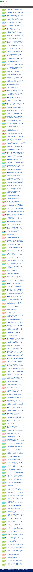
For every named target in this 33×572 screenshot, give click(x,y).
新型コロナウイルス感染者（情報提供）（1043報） (15, 266)
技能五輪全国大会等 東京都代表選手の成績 (14, 283)
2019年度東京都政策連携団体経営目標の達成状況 (15, 54)
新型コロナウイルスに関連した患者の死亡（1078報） (15, 110)
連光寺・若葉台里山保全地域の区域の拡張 (14, 420)
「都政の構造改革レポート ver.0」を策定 (14, 55)
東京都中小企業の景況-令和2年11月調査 (13, 166)
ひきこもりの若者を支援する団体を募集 (13, 537)
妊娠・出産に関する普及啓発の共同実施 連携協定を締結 (15, 463)
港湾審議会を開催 (10, 485)
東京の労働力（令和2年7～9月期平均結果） (14, 18)
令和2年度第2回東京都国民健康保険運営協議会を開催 (15, 339)
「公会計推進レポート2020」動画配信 (13, 306)
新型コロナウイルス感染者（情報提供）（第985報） (15, 499)
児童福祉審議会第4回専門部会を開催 (13, 439)
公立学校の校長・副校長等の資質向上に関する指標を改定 (16, 91)
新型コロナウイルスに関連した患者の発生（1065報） (15, 146)
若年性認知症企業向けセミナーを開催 (13, 28)
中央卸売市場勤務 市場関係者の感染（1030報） (14, 326)
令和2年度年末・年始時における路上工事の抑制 (14, 126)
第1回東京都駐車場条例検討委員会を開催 (13, 557)
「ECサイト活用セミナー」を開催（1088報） (14, 48)
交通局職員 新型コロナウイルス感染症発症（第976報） (15, 561)
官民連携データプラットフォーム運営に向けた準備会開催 (16, 279)
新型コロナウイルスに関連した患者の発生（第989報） (15, 495)
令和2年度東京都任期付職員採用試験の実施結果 (14, 384)
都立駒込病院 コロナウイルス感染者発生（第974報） (15, 564)
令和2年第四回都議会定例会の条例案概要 (14, 155)
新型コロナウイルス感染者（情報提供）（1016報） (15, 355)
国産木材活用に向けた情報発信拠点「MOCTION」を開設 (16, 491)
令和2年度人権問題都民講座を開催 (13, 414)
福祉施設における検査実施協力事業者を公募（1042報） (16, 264)
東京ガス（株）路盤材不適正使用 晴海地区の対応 (15, 243)
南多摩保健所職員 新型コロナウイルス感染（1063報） (15, 149)
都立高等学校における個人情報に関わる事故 (14, 191)
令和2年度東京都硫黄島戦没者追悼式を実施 (14, 413)
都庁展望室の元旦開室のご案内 (12, 486)
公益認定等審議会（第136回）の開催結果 (14, 25)
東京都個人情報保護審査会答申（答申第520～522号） (15, 400)
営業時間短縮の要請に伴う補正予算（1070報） (14, 120)
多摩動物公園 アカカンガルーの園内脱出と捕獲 (14, 505)
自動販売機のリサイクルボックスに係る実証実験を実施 (15, 371)
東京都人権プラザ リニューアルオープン (13, 94)
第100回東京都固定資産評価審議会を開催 (14, 362)
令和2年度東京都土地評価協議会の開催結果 (14, 459)
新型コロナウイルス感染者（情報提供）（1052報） (15, 189)
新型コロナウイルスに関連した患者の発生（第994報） (15, 476)
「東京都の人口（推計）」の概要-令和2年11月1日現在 (15, 22)
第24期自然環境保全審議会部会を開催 (13, 237)
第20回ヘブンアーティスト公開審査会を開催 (14, 524)
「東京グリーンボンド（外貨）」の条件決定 (14, 257)
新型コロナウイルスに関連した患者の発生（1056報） (15, 182)
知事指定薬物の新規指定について (12, 234)
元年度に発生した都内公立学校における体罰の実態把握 (15, 358)
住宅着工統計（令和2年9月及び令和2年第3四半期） (15, 482)
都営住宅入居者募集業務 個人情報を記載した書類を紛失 (16, 368)
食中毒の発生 (10, 267)
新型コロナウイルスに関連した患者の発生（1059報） (15, 179)
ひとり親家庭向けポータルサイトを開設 (13, 61)
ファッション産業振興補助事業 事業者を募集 (14, 163)
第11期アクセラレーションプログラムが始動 (14, 449)
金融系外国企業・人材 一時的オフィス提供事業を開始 (15, 64)
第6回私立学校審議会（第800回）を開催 (13, 433)
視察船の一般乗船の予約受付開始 (12, 316)
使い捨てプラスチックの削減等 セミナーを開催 (14, 100)
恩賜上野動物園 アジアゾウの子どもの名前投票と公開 (15, 81)
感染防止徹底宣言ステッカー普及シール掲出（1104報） (16, 12)
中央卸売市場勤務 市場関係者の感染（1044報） (14, 263)
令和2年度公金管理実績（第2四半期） (13, 231)
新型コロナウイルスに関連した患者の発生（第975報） (15, 566)
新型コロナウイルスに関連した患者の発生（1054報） (15, 185)
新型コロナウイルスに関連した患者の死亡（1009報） (15, 403)
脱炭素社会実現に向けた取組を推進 (13, 127)
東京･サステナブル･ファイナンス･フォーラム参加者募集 (15, 475)
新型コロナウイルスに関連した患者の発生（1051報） (15, 224)
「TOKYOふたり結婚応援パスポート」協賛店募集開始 (15, 254)
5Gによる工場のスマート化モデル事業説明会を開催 (15, 302)
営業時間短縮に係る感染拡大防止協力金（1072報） (15, 113)
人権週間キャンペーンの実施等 (12, 335)
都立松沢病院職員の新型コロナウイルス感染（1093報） (16, 45)
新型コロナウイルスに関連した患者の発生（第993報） (15, 478)
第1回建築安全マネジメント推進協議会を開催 (14, 277)
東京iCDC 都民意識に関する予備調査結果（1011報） (15, 378)
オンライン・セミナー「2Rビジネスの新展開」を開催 (15, 472)
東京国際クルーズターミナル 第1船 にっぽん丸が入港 (15, 97)
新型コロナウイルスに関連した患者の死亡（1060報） (15, 181)
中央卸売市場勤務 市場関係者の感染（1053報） (14, 188)
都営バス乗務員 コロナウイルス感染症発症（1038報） (15, 293)
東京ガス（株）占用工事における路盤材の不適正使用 (15, 241)
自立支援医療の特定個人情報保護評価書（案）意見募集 (15, 15)
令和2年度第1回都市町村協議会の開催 (13, 313)
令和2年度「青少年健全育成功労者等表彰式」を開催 (15, 560)
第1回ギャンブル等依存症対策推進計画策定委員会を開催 (16, 211)
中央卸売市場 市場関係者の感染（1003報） (14, 426)
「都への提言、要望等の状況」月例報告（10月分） (15, 58)
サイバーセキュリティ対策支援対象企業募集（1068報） (16, 123)
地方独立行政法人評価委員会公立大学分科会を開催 (15, 361)
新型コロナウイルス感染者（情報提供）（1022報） (15, 348)
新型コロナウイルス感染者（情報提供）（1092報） (15, 42)
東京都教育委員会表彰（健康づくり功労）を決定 (15, 93)
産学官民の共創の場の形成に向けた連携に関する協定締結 (16, 417)
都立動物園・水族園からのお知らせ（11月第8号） (15, 104)
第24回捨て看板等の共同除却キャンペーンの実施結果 (15, 19)
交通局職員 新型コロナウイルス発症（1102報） (14, 31)
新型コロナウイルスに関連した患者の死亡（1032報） (15, 325)
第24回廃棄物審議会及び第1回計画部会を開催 (14, 508)
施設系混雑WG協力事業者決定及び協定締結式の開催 (15, 168)
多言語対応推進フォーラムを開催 (12, 140)
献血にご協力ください (11, 423)
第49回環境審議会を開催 (11, 253)
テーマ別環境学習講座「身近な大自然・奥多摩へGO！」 (16, 251)
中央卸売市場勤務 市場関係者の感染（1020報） (14, 352)
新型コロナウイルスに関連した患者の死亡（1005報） (15, 427)
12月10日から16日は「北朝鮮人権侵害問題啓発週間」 (15, 156)
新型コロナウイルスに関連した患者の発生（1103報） (15, 32)
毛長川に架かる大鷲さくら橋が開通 (13, 87)
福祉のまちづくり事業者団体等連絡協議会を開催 (15, 240)
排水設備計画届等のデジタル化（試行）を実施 (14, 221)
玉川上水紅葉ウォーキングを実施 (12, 511)
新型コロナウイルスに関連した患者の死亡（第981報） (15, 550)
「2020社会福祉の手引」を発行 (12, 341)
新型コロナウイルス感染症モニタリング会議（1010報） (16, 401)
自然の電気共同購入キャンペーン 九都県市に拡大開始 (15, 217)
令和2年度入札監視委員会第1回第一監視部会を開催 (15, 364)
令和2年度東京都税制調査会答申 (12, 309)
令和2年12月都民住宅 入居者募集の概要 (13, 201)
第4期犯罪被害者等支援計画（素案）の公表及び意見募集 (15, 534)
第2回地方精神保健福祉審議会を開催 (13, 388)
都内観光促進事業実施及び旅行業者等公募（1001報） (15, 430)
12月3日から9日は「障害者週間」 (12, 512)
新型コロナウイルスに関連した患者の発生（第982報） (15, 544)
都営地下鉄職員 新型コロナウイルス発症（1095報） (15, 44)
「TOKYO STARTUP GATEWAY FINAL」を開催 (14, 518)
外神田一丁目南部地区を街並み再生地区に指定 (14, 169)
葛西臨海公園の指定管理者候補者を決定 (13, 195)
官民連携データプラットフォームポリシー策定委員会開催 (16, 280)
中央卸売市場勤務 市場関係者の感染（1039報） (14, 290)
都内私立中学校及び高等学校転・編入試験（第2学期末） (16, 365)
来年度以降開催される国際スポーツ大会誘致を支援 (15, 29)
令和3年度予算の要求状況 (11, 312)
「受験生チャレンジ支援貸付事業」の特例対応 (14, 394)
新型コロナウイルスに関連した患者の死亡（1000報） (15, 453)
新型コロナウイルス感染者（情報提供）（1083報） (15, 77)
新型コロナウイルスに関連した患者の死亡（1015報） (15, 374)
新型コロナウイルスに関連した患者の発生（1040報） (15, 289)
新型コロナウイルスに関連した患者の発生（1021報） (15, 354)
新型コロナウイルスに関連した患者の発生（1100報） (15, 35)
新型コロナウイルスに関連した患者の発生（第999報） (15, 452)
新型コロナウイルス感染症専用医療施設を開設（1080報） (16, 78)
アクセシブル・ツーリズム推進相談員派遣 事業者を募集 (16, 443)
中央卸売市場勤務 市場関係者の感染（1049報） (14, 227)
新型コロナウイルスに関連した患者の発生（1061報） (15, 176)
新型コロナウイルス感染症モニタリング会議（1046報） (16, 260)
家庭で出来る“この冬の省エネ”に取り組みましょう (15, 175)
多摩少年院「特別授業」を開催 (12, 541)
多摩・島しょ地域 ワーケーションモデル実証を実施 (15, 218)
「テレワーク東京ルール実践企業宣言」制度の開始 (15, 67)
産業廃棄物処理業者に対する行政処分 (13, 129)
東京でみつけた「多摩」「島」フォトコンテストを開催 (15, 515)
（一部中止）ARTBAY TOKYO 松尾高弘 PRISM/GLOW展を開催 (17, 142)
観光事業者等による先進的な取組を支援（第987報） (15, 502)
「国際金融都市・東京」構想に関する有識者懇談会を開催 (16, 205)
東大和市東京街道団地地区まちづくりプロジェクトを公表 (16, 315)
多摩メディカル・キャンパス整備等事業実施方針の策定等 (16, 90)
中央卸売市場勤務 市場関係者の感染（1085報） (14, 74)
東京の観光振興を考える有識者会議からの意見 (14, 387)
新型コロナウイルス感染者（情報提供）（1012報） (15, 377)
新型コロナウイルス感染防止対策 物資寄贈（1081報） (15, 80)
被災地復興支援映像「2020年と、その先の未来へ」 (15, 244)
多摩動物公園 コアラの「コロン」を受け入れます (14, 525)
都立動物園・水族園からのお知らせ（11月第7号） (15, 390)
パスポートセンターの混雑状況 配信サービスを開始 (15, 521)
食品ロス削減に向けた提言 (11, 465)
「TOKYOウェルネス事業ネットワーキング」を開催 (15, 466)
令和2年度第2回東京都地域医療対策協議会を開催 (15, 133)
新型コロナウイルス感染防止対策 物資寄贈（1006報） (15, 407)
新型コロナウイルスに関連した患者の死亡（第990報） (15, 498)
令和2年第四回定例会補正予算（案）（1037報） (15, 296)
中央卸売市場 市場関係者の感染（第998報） (14, 456)
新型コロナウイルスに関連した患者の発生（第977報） (15, 563)
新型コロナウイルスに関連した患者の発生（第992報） (15, 479)
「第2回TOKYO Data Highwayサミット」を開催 (14, 488)
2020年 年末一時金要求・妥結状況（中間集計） (14, 469)
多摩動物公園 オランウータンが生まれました (14, 527)
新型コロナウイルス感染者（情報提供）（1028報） (15, 328)
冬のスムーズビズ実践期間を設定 (12, 68)
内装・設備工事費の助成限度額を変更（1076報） (15, 117)
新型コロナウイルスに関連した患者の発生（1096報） (15, 41)
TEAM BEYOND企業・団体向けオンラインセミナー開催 (15, 410)
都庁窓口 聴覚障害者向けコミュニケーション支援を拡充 (15, 492)
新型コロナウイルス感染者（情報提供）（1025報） (15, 342)
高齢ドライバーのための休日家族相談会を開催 (14, 286)
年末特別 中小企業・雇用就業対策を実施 (13, 16)
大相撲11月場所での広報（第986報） (13, 501)
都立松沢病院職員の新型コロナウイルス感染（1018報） (16, 351)
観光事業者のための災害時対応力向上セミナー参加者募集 (16, 514)
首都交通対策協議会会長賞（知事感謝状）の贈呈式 (15, 397)
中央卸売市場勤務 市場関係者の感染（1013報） (14, 375)
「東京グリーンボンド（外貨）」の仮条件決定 (14, 489)
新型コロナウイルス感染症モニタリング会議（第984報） (16, 528)
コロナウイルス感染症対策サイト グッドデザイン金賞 (15, 538)
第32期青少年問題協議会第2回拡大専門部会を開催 (15, 462)
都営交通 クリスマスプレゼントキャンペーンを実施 (15, 250)
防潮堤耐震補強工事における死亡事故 (13, 84)
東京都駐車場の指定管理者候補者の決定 (13, 192)
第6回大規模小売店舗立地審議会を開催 (13, 273)
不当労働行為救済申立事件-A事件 (12, 57)
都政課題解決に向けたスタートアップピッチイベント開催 (16, 165)
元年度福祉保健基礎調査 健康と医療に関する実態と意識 (16, 440)
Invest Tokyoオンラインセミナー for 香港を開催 (14, 551)
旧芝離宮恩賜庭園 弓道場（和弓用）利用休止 (14, 276)
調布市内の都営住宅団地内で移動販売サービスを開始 (15, 247)
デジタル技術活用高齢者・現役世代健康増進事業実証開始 (16, 338)
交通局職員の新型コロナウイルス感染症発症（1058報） (16, 178)
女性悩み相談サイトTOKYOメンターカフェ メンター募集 (16, 103)
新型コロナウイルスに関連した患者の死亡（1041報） (15, 292)
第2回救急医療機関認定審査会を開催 (13, 391)
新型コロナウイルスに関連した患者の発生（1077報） (15, 107)
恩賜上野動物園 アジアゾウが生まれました (14, 553)
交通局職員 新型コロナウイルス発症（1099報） (14, 38)
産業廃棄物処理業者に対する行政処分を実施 (14, 436)
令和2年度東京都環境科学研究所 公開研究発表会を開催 (15, 136)
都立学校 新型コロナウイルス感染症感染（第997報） (15, 450)
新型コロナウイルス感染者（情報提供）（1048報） (15, 228)
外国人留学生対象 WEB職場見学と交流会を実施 (14, 159)
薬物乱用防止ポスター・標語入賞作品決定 (14, 332)
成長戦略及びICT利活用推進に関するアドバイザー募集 (15, 540)
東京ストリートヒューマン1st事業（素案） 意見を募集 (15, 204)
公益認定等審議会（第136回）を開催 (13, 215)
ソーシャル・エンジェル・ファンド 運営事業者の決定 (15, 208)
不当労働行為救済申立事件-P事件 (12, 531)
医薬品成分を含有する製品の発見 (12, 270)
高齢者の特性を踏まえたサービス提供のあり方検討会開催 (16, 152)
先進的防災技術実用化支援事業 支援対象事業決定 (15, 446)
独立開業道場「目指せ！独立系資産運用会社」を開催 (15, 416)
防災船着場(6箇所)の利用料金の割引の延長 (14, 319)
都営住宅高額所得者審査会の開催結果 (13, 202)
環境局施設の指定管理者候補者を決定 (13, 198)
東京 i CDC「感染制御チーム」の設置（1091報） (15, 52)
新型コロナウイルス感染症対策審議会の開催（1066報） (16, 143)
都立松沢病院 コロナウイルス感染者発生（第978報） (15, 547)
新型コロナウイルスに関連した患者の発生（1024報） (15, 345)
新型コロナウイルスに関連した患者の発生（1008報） (15, 404)
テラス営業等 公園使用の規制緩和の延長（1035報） (15, 299)
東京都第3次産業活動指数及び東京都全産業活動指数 (15, 437)
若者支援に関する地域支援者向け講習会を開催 (14, 139)
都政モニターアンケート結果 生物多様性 (13, 230)
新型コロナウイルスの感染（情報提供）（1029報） (15, 329)
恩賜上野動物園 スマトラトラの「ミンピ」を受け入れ (15, 322)
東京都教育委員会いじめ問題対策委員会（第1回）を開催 (16, 214)
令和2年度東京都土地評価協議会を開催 (13, 554)
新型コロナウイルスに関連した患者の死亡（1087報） (15, 71)
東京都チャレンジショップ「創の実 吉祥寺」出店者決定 (16, 162)
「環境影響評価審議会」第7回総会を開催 (14, 238)
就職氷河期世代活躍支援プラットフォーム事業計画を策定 (16, 65)
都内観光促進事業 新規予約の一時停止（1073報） (15, 116)
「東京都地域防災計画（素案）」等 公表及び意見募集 (15, 153)
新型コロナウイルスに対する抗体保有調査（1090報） (15, 51)
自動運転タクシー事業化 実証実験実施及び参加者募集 (15, 367)
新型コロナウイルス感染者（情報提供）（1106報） (15, 9)
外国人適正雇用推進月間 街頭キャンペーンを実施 (15, 172)
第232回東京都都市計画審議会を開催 (13, 130)
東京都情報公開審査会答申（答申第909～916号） (15, 381)
